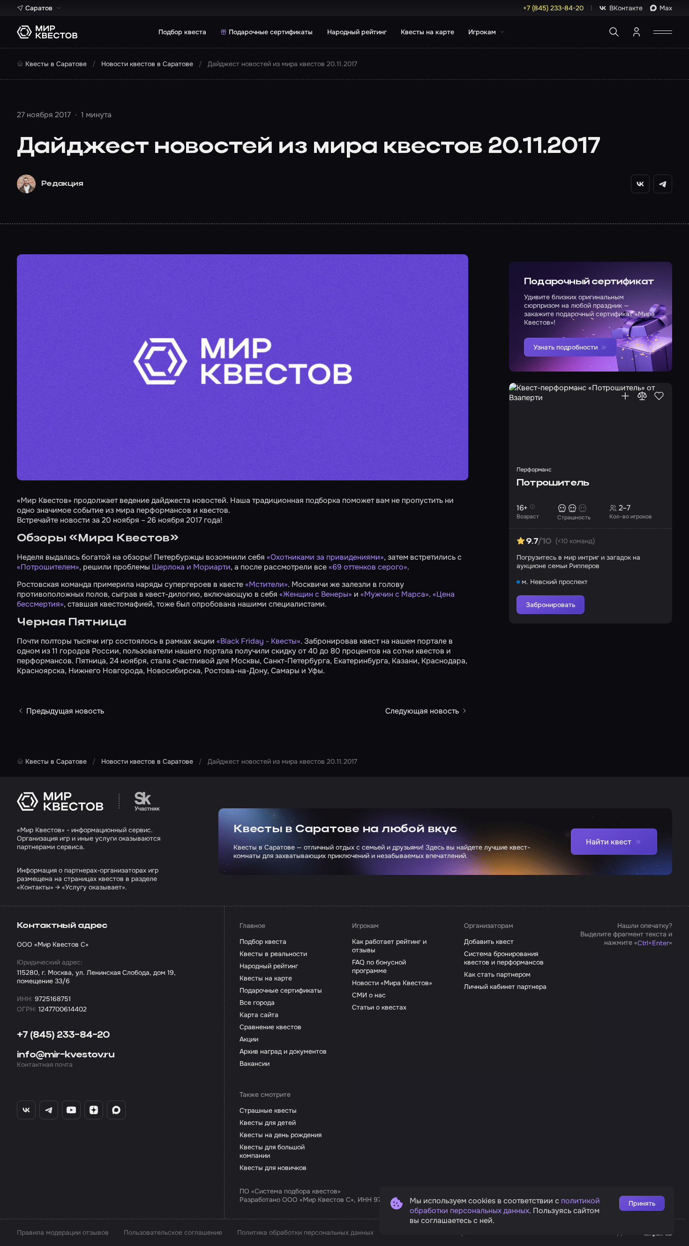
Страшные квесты (268, 1110)
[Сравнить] (642, 396)
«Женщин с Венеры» (315, 594)
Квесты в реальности (273, 954)
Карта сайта (259, 1014)
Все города (257, 1002)
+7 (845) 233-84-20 (63, 1035)
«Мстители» (266, 584)
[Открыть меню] (662, 32)
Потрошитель (553, 483)
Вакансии (255, 1063)
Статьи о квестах (379, 1007)
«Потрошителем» (48, 567)
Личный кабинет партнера (505, 986)
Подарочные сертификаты (271, 32)
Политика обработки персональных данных (305, 1232)
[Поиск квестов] (614, 32)
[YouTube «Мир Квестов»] (71, 1110)
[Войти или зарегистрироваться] (636, 32)
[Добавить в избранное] (659, 396)
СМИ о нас (369, 995)
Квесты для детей (268, 1122)
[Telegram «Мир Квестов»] (48, 1110)
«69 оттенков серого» (368, 567)
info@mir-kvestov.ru (65, 1055)
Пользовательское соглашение (173, 1232)
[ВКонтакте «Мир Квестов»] (26, 1110)
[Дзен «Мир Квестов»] (93, 1110)
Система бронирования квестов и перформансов (504, 958)
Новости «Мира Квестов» (392, 983)
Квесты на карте (427, 32)
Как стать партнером (497, 974)
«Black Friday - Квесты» (258, 641)
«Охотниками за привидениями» (325, 557)
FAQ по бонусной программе (379, 966)
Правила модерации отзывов (63, 1232)
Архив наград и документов (283, 1051)
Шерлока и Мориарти (191, 567)
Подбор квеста (182, 32)
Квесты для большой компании (272, 1151)
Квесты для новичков (273, 1167)
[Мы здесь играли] (625, 396)
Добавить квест (489, 941)
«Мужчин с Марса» (394, 594)
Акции (249, 1039)
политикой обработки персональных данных (505, 1206)
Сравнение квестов (270, 1027)
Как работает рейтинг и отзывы (389, 945)
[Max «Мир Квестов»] (116, 1110)
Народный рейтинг (357, 32)
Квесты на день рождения (281, 1135)
